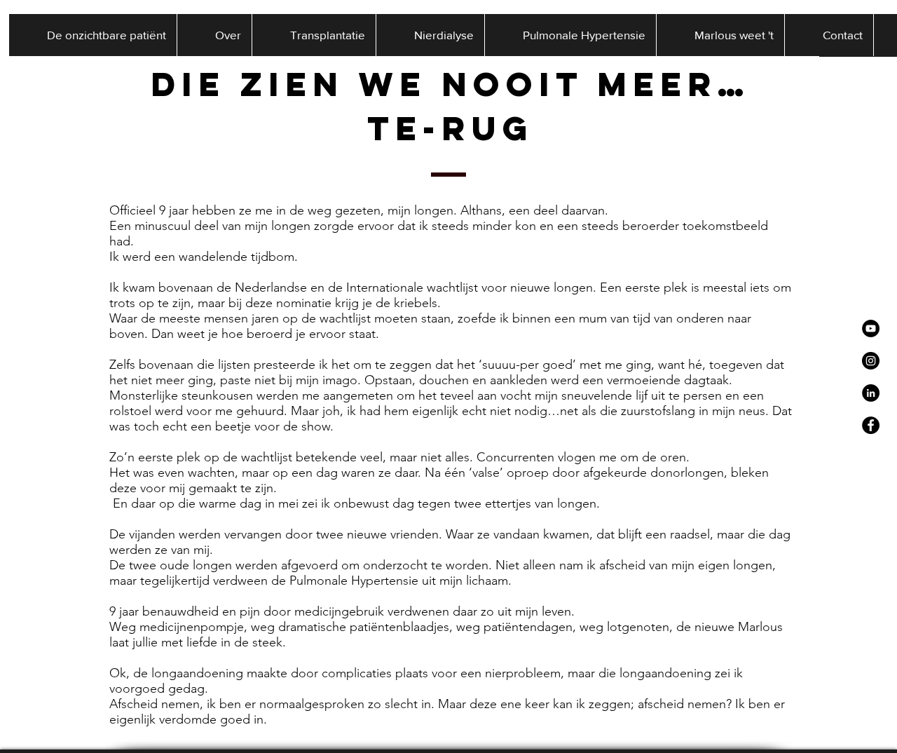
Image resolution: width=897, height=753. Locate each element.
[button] (214, 35)
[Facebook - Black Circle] (870, 425)
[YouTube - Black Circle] (870, 328)
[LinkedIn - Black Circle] (870, 393)
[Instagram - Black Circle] (870, 360)
